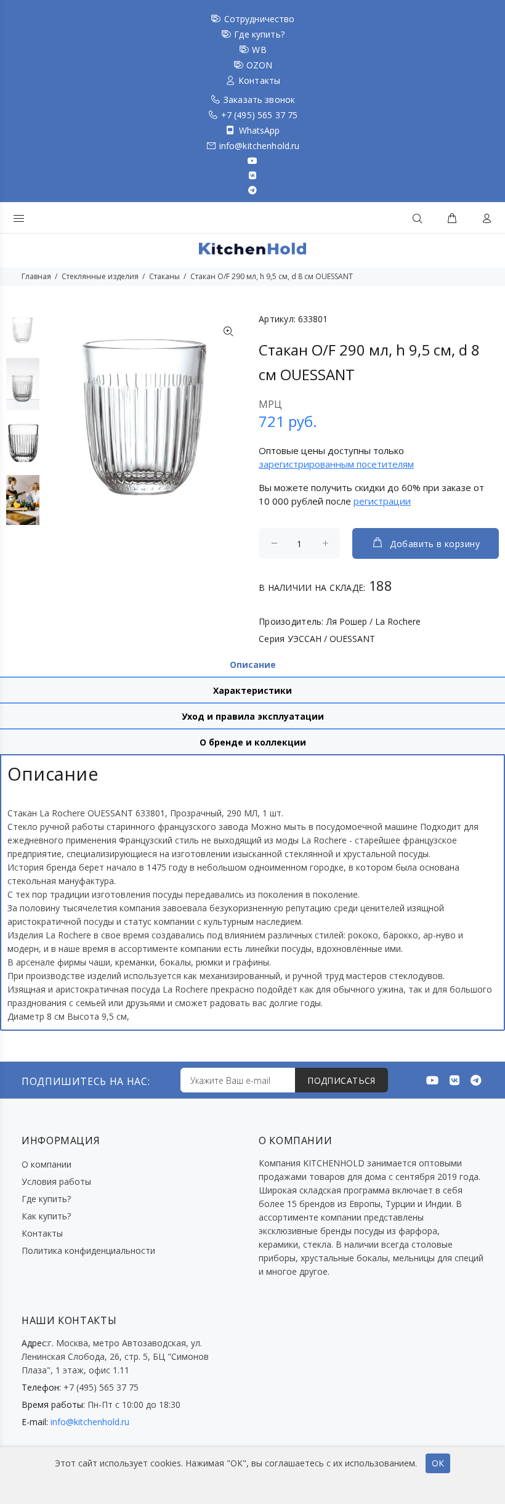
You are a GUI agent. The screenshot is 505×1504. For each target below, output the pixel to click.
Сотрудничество (259, 19)
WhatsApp (259, 130)
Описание (253, 664)
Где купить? (259, 34)
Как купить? (46, 1216)
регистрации (382, 501)
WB (259, 49)
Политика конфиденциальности (88, 1250)
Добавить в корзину (435, 544)
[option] (22, 335)
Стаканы (164, 276)
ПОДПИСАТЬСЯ (341, 1080)
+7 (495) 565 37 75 (259, 115)
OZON (259, 65)
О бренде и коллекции (253, 742)
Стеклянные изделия (100, 276)
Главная (36, 276)
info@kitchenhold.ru (259, 146)
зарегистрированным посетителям (336, 464)
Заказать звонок (259, 99)
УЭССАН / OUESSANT (331, 638)
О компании (46, 1164)
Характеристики (252, 690)
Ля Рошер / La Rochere (373, 621)
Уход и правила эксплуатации (253, 716)
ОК (438, 1463)
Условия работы (56, 1181)
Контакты (259, 80)
